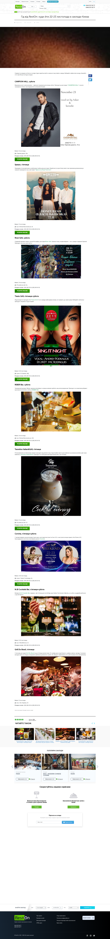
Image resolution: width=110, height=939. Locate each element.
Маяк (73, 774)
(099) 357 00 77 (90, 7)
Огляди (38, 1)
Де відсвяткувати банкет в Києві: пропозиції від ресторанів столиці (45, 742)
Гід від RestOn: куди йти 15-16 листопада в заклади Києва (24, 742)
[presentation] (23, 335)
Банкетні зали (25, 1)
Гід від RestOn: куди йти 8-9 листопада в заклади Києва (85, 742)
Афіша (43, 1)
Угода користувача (61, 915)
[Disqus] (55, 846)
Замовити (73, 807)
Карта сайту (59, 922)
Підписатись (68, 822)
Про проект (39, 915)
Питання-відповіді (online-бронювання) (66, 920)
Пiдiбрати (87, 907)
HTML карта (39, 922)
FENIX (45, 8)
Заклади (17, 1)
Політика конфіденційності (63, 918)
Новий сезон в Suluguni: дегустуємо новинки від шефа (65, 742)
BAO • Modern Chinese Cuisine (52, 774)
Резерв (37, 807)
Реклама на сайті (40, 918)
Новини (32, 1)
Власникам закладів (41, 920)
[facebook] (91, 75)
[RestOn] (16, 12)
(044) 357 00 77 (90, 5)
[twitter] (91, 79)
